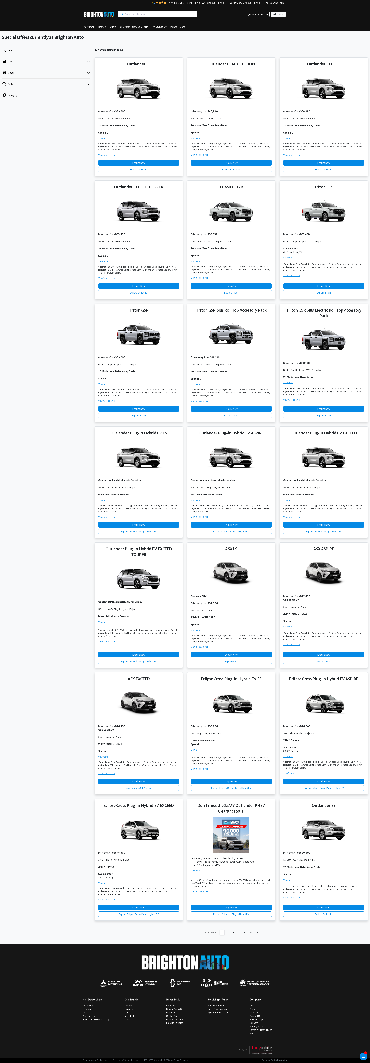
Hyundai (87, 1009)
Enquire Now (138, 162)
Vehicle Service (216, 1005)
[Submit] (121, 14)
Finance (173, 26)
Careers (254, 1009)
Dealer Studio (280, 1060)
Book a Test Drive (175, 1019)
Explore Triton (231, 292)
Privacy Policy (256, 1026)
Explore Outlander (139, 169)
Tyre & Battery (159, 26)
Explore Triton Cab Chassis (138, 788)
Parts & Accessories (218, 1009)
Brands (102, 26)
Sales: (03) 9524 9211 (217, 2)
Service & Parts (140, 26)
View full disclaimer (106, 155)
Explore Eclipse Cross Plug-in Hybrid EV (231, 788)
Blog (252, 1033)
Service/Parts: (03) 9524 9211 (248, 2)
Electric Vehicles (174, 1022)
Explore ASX (231, 661)
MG (85, 1012)
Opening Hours (277, 2)
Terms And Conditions (261, 1029)
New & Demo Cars (175, 1009)
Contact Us (255, 1015)
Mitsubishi (88, 1005)
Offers (113, 26)
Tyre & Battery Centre (219, 1012)
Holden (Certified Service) (96, 1019)
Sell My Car (124, 26)
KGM (127, 1019)
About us (254, 1012)
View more (103, 138)
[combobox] (157, 14)
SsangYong (89, 1015)
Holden (128, 1005)
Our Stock (89, 26)
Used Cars (171, 1012)
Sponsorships (257, 1019)
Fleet (252, 1005)
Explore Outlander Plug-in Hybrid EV (139, 531)
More (182, 26)
